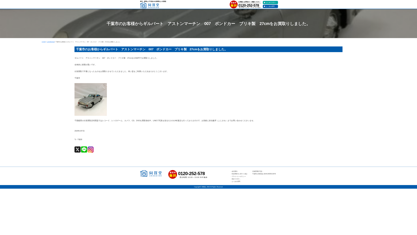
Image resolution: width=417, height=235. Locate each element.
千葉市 (79, 139)
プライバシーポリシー (239, 176)
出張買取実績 (51, 42)
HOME (44, 42)
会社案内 (234, 171)
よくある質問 (270, 6)
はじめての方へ (271, 2)
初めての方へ (236, 179)
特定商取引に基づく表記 (239, 174)
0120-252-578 (248, 5)
